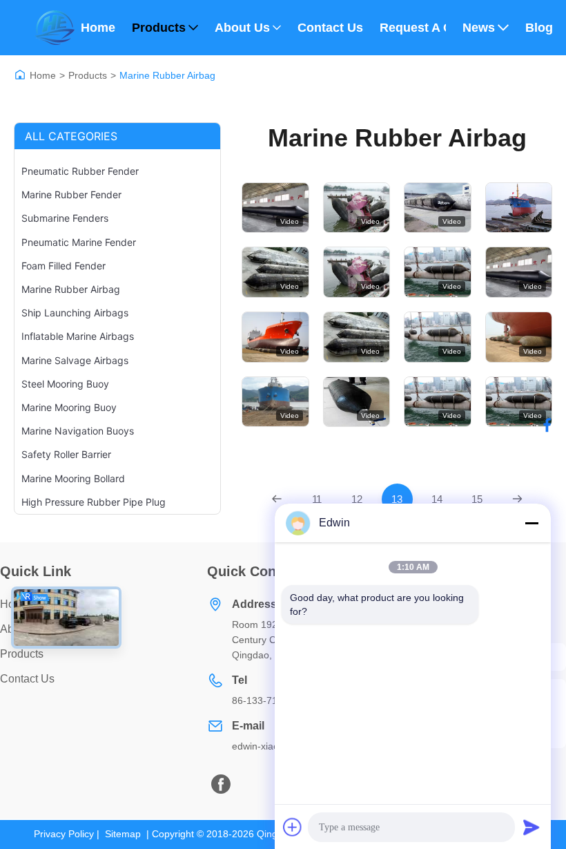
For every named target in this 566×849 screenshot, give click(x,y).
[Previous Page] (277, 499)
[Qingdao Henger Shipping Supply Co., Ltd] (55, 27)
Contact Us (330, 28)
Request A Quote (413, 28)
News (478, 28)
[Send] (531, 827)
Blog (539, 28)
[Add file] (292, 827)
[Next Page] (517, 499)
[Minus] (531, 523)
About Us (242, 28)
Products (159, 28)
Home (98, 28)
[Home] (20, 74)
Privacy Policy (64, 833)
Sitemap (123, 833)
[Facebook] (547, 425)
